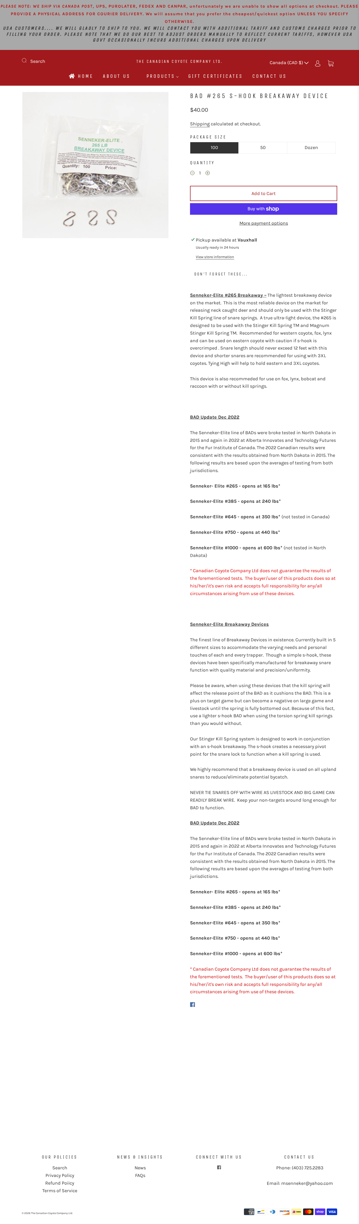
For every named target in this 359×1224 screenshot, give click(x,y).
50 (263, 147)
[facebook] (219, 1167)
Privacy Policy (59, 1175)
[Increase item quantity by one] (207, 174)
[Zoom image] (95, 166)
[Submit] (27, 60)
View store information (215, 257)
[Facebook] (192, 1004)
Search (37, 61)
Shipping (200, 124)
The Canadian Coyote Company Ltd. (179, 61)
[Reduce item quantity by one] (192, 174)
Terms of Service (59, 1191)
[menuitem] (81, 76)
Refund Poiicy (59, 1183)
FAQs (140, 1175)
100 (214, 147)
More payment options (263, 223)
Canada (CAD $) (287, 62)
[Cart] (330, 62)
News (140, 1168)
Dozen (311, 147)
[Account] (317, 62)
